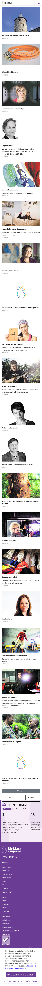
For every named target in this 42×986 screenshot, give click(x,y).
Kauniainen (5, 904)
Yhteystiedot (6, 917)
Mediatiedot (6, 920)
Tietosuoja (5, 924)
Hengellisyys (6, 878)
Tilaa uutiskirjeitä (7, 927)
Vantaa (4, 908)
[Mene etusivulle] (11, 851)
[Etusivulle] (7, 3)
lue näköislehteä (9, 931)
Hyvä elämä (6, 871)
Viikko (16, 809)
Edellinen (11, 797)
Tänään (7, 809)
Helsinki (4, 897)
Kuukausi (26, 809)
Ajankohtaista (7, 867)
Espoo (4, 901)
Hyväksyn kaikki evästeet (21, 975)
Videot (4, 885)
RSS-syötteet (7, 888)
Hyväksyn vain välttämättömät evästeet (21, 981)
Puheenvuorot (7, 874)
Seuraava (31, 797)
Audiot (4, 881)
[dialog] (21, 967)
